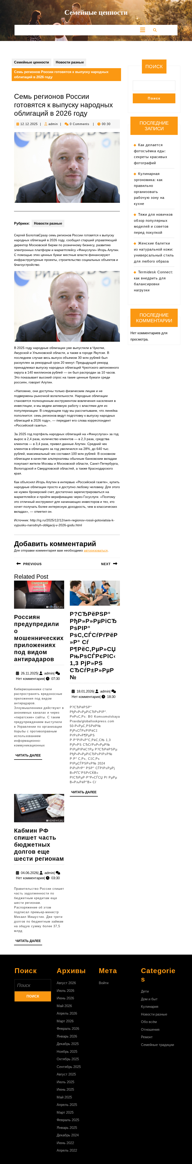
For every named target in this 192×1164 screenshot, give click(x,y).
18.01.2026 (85, 691)
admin (53, 124)
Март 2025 (65, 1112)
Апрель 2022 (67, 1150)
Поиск (154, 66)
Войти (103, 983)
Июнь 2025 (65, 1089)
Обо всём (149, 1022)
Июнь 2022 (65, 1143)
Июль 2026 (65, 991)
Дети (145, 991)
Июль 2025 (65, 1082)
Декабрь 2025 (68, 1044)
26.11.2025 (29, 673)
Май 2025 (64, 1097)
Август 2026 (66, 983)
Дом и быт (149, 999)
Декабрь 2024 (68, 1135)
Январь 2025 (67, 1128)
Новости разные (70, 62)
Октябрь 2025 (68, 1059)
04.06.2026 (29, 873)
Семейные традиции (157, 1045)
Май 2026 (64, 1006)
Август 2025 (66, 1074)
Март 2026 (65, 1021)
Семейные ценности (96, 12)
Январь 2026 (67, 1036)
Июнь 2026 (65, 998)
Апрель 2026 (67, 1013)
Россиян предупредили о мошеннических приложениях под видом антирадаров (39, 638)
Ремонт (147, 1037)
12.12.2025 (29, 124)
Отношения (150, 1029)
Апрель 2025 (67, 1105)
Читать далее (28, 756)
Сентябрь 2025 (69, 1067)
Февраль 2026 (68, 1029)
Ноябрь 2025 (67, 1051)
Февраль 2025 (68, 1120)
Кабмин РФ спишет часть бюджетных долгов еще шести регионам (39, 844)
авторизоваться (96, 550)
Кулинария (149, 1006)
